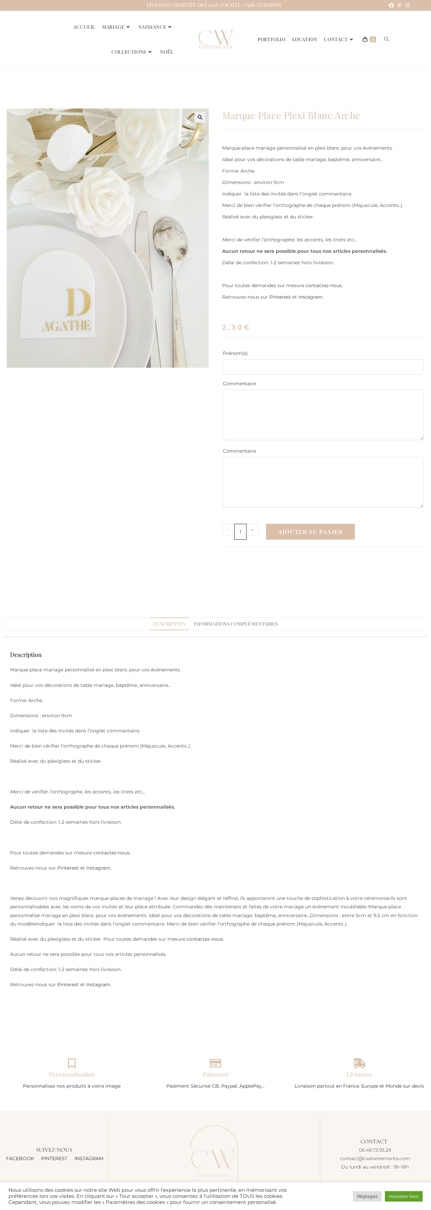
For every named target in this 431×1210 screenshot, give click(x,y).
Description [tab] (169, 624)
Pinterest (280, 297)
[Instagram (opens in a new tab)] (406, 5)
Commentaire (239, 384)
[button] (200, 117)
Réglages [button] (367, 1196)
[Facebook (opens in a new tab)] (391, 5)
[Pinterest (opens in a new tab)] (399, 5)
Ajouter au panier (310, 531)
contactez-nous (323, 285)
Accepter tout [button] (404, 1196)
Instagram (310, 297)
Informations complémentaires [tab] (236, 624)
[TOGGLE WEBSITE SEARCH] (386, 39)
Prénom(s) (247, 353)
